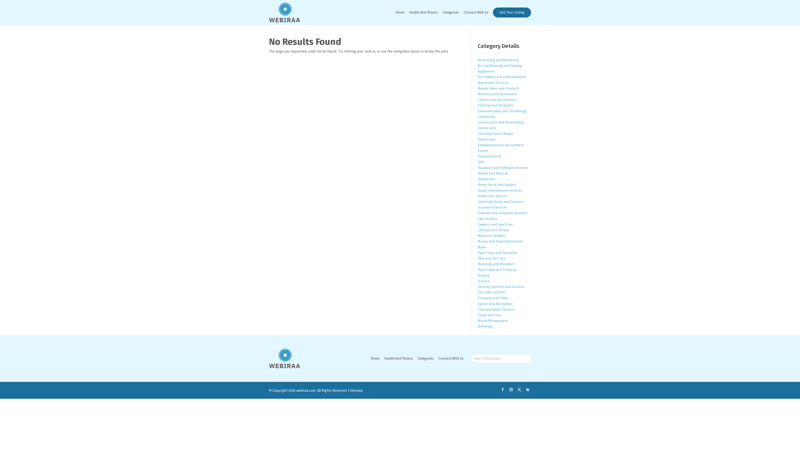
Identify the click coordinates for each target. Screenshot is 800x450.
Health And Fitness (423, 12)
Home (400, 12)
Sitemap (356, 390)
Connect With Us (451, 358)
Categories (450, 12)
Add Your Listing (512, 12)
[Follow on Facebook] (502, 389)
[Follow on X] (519, 389)
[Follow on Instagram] (511, 389)
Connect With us (476, 12)
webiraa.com (306, 390)
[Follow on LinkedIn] (527, 389)
